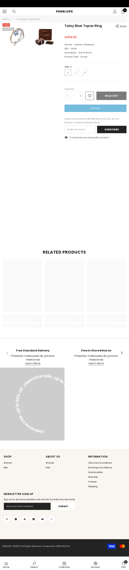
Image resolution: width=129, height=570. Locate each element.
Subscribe (111, 129)
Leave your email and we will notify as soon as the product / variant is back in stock (91, 120)
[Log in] (115, 11)
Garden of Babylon (84, 44)
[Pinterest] (25, 519)
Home (6, 19)
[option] (23, 215)
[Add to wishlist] (89, 96)
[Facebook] (7, 519)
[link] (22, 320)
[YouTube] (42, 519)
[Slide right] (122, 353)
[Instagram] (16, 519)
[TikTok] (33, 519)
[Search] (14, 11)
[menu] (5, 11)
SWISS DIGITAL (62, 546)
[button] (3, 216)
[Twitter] (51, 519)
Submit (63, 506)
